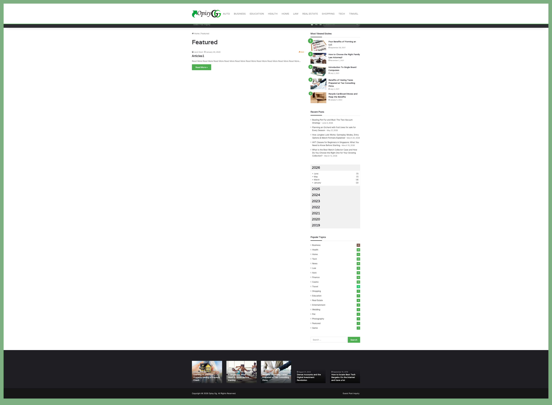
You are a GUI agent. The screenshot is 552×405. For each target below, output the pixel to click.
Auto (226, 13)
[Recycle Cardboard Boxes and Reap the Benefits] (318, 97)
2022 (316, 207)
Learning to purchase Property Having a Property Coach (206, 377)
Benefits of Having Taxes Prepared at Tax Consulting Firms (341, 83)
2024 (316, 195)
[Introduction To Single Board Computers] (318, 71)
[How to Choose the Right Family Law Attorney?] (318, 58)
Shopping (328, 13)
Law (295, 13)
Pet (313, 314)
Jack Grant (198, 52)
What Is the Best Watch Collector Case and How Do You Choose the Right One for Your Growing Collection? (334, 153)
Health (273, 13)
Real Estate (310, 13)
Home (285, 13)
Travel (353, 13)
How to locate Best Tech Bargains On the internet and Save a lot (343, 377)
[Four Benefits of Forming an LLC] (318, 45)
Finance (316, 277)
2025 (316, 189)
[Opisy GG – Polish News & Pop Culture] (206, 14)
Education (257, 13)
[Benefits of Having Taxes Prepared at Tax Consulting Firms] (318, 84)
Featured (316, 323)
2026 (316, 167)
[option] (207, 372)
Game (315, 328)
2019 (316, 225)
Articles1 (198, 56)
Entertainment (318, 305)
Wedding (316, 309)
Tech (342, 13)
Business (240, 13)
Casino (315, 282)
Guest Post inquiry (201, 24)
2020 (316, 219)
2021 (316, 213)
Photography (318, 319)
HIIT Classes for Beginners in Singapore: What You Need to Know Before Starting (240, 375)
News (314, 263)
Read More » (201, 67)
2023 (316, 201)
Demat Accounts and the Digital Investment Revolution (309, 377)
